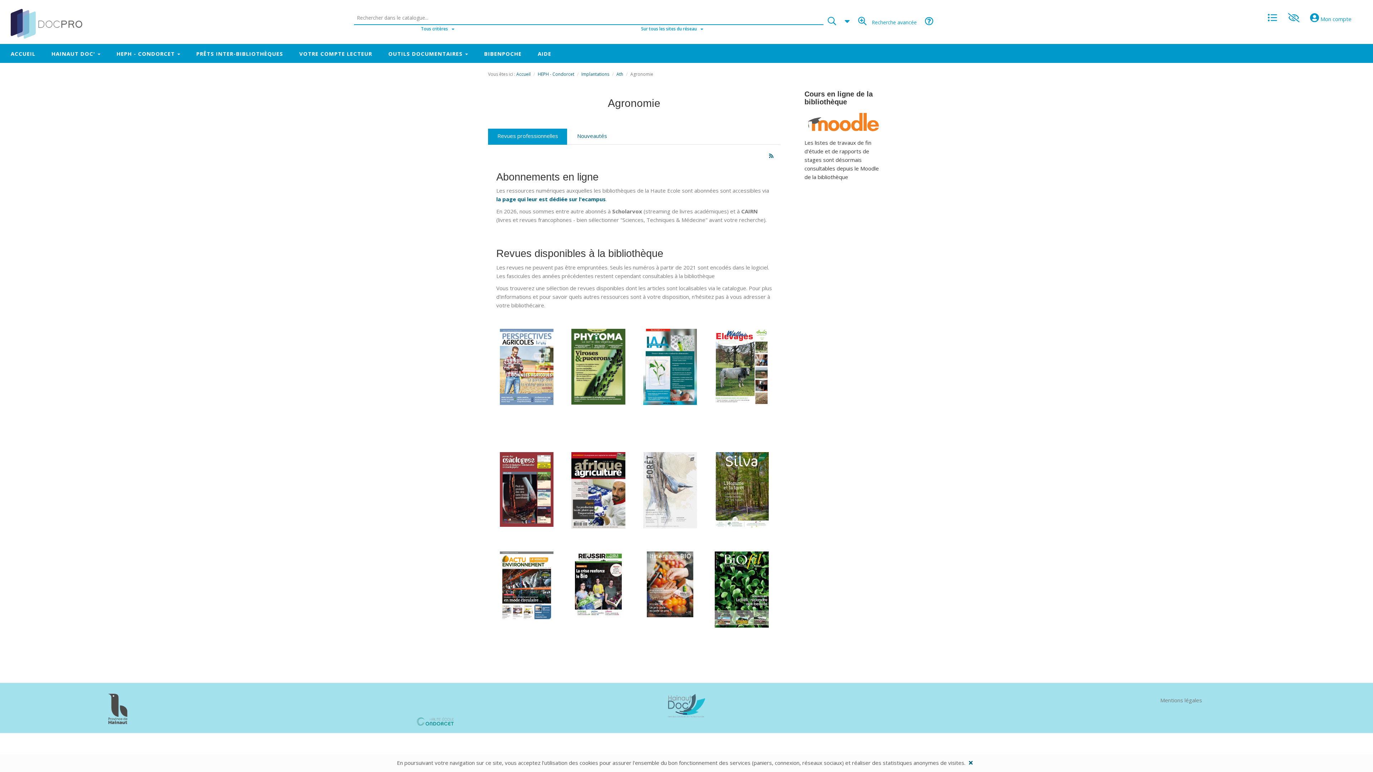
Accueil (523, 74)
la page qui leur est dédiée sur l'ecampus (551, 199)
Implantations (595, 74)
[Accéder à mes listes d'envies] (1273, 15)
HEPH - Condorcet (556, 74)
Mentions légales (1181, 700)
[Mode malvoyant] (1294, 15)
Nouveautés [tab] (592, 135)
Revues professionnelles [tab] (527, 135)
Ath (619, 74)
